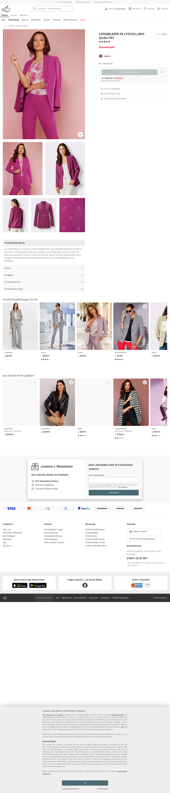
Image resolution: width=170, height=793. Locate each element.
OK (85, 783)
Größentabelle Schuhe (95, 542)
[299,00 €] (20, 402)
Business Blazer (22, 26)
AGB (57, 598)
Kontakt (131, 524)
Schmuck (57, 20)
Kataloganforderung (53, 536)
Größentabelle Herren (95, 539)
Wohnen (23, 15)
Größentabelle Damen (95, 529)
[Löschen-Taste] (71, 9)
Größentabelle (107, 63)
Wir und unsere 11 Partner (52, 715)
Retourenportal (51, 532)
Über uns (7, 529)
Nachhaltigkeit (9, 536)
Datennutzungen (117, 715)
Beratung (90, 524)
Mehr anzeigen (122, 487)
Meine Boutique (70, 20)
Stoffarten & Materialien (96, 545)
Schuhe (46, 20)
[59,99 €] (94, 326)
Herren (14, 15)
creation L (8, 524)
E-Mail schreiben (138, 532)
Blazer (12, 26)
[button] (4, 25)
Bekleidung (13, 20)
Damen (4, 15)
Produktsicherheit (12, 282)
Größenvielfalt (91, 532)
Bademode (36, 20)
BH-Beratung (91, 536)
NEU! (3, 20)
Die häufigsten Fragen (53, 529)
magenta (107, 56)
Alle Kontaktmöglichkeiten (144, 539)
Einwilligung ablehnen (70, 789)
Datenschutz (66, 598)
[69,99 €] (20, 326)
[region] (85, 750)
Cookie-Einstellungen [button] (121, 598)
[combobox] (57, 8)
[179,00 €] (131, 402)
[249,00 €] (57, 402)
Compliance (105, 598)
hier (122, 727)
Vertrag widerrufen (44, 598)
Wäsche (25, 20)
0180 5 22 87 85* (137, 558)
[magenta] (101, 56)
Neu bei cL (7, 545)
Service (48, 524)
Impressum (93, 598)
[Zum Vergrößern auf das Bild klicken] (80, 134)
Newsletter (7, 539)
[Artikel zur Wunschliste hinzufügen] (161, 72)
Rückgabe (9, 275)
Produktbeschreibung (15, 243)
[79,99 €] (131, 326)
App (4, 542)
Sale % (82, 20)
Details (8, 268)
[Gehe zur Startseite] (6, 8)
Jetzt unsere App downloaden (29, 579)
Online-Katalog (50, 539)
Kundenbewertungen (14, 289)
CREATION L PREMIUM (12, 532)
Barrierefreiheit (80, 598)
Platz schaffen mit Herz (54, 542)
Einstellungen (102, 789)
